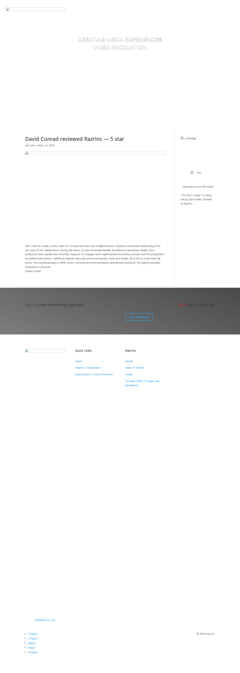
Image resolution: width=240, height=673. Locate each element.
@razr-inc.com (196, 304)
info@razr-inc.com (44, 620)
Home (78, 361)
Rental (129, 361)
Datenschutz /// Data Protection (94, 374)
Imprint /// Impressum (87, 367)
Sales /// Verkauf (134, 367)
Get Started (139, 317)
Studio (129, 374)
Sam (32, 145)
